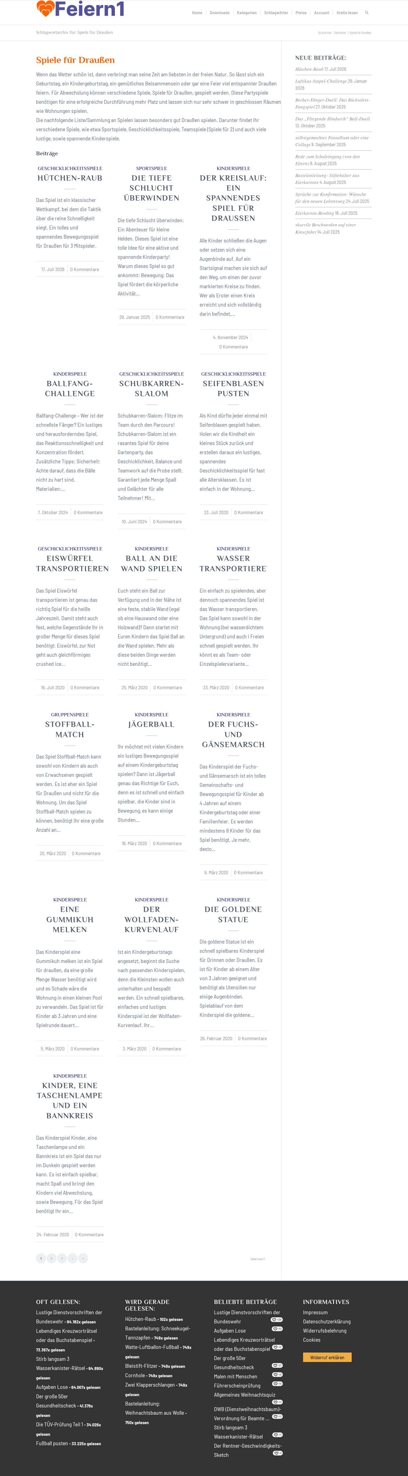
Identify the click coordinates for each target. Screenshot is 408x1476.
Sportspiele (151, 168)
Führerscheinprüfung (237, 1385)
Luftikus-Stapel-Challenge (321, 81)
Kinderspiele (233, 168)
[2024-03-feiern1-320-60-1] (80, 12)
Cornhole (135, 1375)
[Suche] (366, 12)
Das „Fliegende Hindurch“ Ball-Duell (332, 118)
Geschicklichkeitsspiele (70, 168)
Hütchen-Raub (70, 178)
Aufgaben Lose (52, 1386)
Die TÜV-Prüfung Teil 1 (59, 1424)
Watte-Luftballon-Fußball (152, 1346)
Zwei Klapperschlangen (150, 1384)
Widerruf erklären (327, 1357)
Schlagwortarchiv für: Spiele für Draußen (74, 32)
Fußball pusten (52, 1443)
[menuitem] (197, 12)
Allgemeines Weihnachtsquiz (244, 1394)
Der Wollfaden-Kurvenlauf (152, 919)
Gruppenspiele (70, 714)
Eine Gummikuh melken (70, 919)
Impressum (315, 1312)
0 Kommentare (84, 269)
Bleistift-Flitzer (141, 1365)
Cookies (312, 1339)
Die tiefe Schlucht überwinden (152, 188)
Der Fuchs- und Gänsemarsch (233, 734)
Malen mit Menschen (235, 1376)
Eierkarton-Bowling (314, 213)
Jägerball (152, 724)
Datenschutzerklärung (327, 1321)
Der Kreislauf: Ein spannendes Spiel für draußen (233, 198)
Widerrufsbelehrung (324, 1330)
